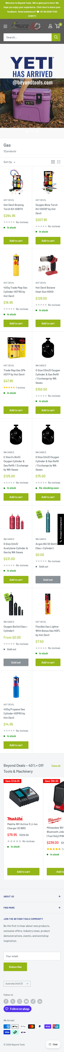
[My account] (50, 26)
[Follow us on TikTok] (33, 1001)
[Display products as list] (58, 161)
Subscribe (15, 966)
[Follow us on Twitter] (12, 1001)
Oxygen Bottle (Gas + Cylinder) (15, 628)
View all (55, 765)
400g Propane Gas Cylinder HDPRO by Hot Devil (14, 713)
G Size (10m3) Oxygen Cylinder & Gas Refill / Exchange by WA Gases (48, 376)
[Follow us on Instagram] (19, 1001)
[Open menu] (5, 26)
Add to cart (16, 240)
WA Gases (41, 365)
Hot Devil (9, 200)
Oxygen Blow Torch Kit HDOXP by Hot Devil (47, 209)
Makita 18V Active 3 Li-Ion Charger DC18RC (22, 826)
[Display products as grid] (53, 161)
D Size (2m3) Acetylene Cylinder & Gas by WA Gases (16, 548)
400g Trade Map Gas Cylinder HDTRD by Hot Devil (15, 291)
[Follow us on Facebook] (6, 1001)
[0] (57, 26)
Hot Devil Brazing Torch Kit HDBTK (14, 207)
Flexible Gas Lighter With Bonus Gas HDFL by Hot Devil (48, 631)
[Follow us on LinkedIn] (39, 1001)
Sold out (48, 579)
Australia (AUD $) (14, 983)
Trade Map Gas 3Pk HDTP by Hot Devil (14, 372)
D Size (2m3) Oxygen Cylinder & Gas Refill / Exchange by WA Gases (47, 463)
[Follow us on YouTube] (26, 1001)
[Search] (56, 37)
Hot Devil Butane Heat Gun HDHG (45, 289)
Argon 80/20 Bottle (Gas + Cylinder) (47, 546)
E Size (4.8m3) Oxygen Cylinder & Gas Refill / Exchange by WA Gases (16, 463)
